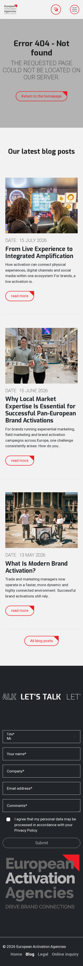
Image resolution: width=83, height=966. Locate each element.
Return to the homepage (41, 96)
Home (16, 954)
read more (19, 296)
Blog (30, 954)
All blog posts (41, 641)
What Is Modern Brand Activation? (36, 567)
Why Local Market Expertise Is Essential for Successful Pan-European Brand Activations (40, 409)
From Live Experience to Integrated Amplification (39, 252)
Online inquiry (65, 954)
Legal (43, 954)
